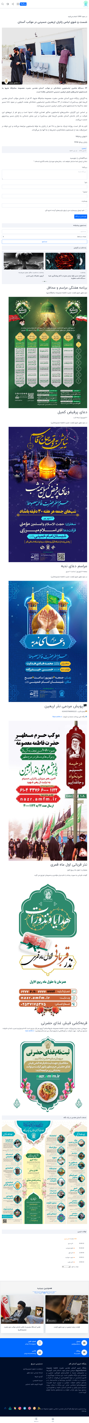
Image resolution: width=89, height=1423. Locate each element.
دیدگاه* (84, 167)
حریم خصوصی (38, 1380)
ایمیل (85, 192)
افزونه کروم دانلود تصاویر (34, 1384)
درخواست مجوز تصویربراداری (33, 1369)
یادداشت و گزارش (80, 248)
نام (85, 183)
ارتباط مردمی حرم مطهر (35, 1373)
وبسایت (84, 201)
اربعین (84, 148)
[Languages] (7, 4)
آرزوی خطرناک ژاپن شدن (76, 276)
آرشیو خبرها (39, 1377)
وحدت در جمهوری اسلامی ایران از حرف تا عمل (28, 276)
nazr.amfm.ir (29, 1031)
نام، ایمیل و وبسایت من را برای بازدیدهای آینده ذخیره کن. (64, 210)
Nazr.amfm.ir (57, 717)
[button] (46, 281)
